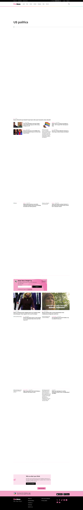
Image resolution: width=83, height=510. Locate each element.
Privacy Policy (30, 289)
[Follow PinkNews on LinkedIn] (60, 0)
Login (64, 0)
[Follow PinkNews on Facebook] (59, 500)
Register (68, 0)
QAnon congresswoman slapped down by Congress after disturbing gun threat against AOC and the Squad (26, 313)
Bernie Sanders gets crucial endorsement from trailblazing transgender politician (53, 313)
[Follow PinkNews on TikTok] (62, 500)
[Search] (69, 4)
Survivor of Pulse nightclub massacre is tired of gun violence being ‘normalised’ (60, 131)
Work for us (30, 506)
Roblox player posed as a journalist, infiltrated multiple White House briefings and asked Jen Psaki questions (32, 205)
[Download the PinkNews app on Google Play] (66, 494)
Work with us (25, 0)
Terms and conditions (46, 498)
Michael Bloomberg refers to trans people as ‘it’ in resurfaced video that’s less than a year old (32, 318)
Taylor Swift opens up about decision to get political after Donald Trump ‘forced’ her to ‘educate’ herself (60, 205)
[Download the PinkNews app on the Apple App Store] (59, 494)
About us (30, 498)
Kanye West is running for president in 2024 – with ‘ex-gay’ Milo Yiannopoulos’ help (60, 124)
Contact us (30, 502)
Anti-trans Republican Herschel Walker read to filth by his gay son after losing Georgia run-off (31, 124)
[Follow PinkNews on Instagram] (66, 500)
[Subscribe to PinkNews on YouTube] (64, 500)
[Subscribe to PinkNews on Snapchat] (57, 502)
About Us (15, 0)
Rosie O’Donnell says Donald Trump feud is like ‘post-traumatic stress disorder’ (32, 119)
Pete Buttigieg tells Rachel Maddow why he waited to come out (60, 318)
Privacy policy (44, 500)
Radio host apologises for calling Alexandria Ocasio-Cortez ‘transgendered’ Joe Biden (60, 392)
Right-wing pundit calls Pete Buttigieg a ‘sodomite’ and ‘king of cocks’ (31, 392)
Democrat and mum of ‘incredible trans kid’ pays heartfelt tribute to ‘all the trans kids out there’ (31, 132)
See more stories (41, 488)
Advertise (20, 0)
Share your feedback (31, 483)
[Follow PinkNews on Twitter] (57, 500)
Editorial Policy (31, 500)
